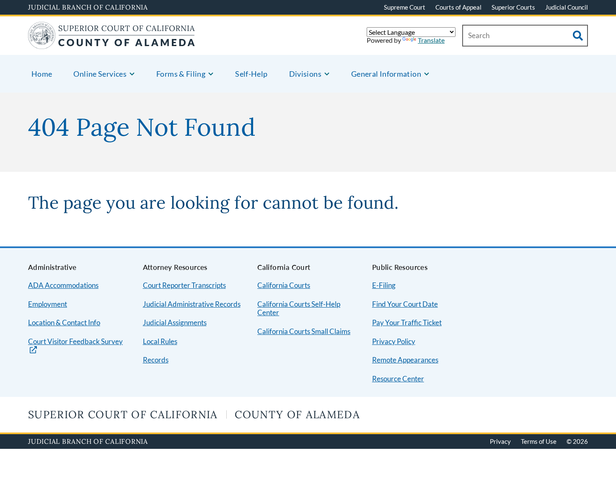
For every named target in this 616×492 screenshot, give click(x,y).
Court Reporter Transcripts (184, 285)
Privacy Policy (393, 341)
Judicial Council (566, 7)
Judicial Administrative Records (192, 304)
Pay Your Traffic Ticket (407, 322)
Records (155, 359)
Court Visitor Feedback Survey (75, 341)
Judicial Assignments (175, 322)
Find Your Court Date (405, 304)
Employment (47, 304)
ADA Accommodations (63, 285)
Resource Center (398, 378)
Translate (431, 40)
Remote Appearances (405, 359)
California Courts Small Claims (303, 331)
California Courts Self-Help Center (298, 308)
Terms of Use (538, 441)
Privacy (500, 441)
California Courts (283, 285)
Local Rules (160, 341)
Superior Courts (513, 7)
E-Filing (384, 285)
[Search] (578, 36)
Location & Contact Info (64, 322)
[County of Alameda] (111, 44)
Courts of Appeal (458, 7)
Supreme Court (404, 7)
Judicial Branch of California (88, 7)
